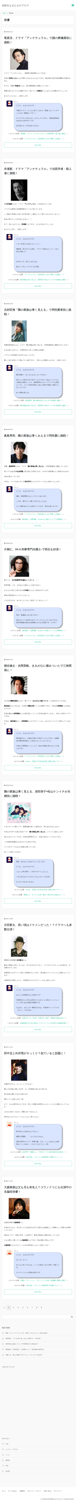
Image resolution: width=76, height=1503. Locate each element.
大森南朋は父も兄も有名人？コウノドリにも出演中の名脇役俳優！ (43, 1023)
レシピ (8, 1455)
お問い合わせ (47, 1491)
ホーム (4, 1491)
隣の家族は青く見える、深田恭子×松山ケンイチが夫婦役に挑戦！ (43, 280)
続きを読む (38, 145)
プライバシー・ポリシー (34, 1491)
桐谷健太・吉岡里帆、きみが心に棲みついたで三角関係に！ (43, 519)
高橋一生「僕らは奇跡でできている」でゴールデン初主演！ (24, 1355)
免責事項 (22, 1491)
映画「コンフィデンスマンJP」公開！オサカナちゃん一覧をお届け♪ (27, 1333)
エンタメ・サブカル (12, 1449)
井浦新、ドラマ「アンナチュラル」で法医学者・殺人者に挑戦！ (43, 133)
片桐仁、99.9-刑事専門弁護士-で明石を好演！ (32, 549)
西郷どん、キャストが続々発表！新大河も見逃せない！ (43, 895)
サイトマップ (57, 1491)
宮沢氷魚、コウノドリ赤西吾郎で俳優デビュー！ (43, 1157)
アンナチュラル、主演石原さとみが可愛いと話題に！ (44, 139)
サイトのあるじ (12, 1491)
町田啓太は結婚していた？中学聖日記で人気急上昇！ (22, 1344)
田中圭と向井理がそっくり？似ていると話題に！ (35, 1053)
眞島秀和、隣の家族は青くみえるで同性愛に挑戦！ (43, 400)
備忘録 (8, 1460)
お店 (7, 1444)
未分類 (8, 1471)
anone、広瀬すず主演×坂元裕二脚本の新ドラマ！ (43, 761)
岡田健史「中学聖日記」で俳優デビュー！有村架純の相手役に (25, 1349)
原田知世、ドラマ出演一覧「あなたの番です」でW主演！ (23, 1338)
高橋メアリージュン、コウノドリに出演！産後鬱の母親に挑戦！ (43, 1280)
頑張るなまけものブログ (15, 5)
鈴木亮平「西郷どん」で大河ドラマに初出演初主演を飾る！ (43, 1152)
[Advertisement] (17, 1399)
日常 (7, 1466)
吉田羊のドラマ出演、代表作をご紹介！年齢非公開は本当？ (43, 1018)
